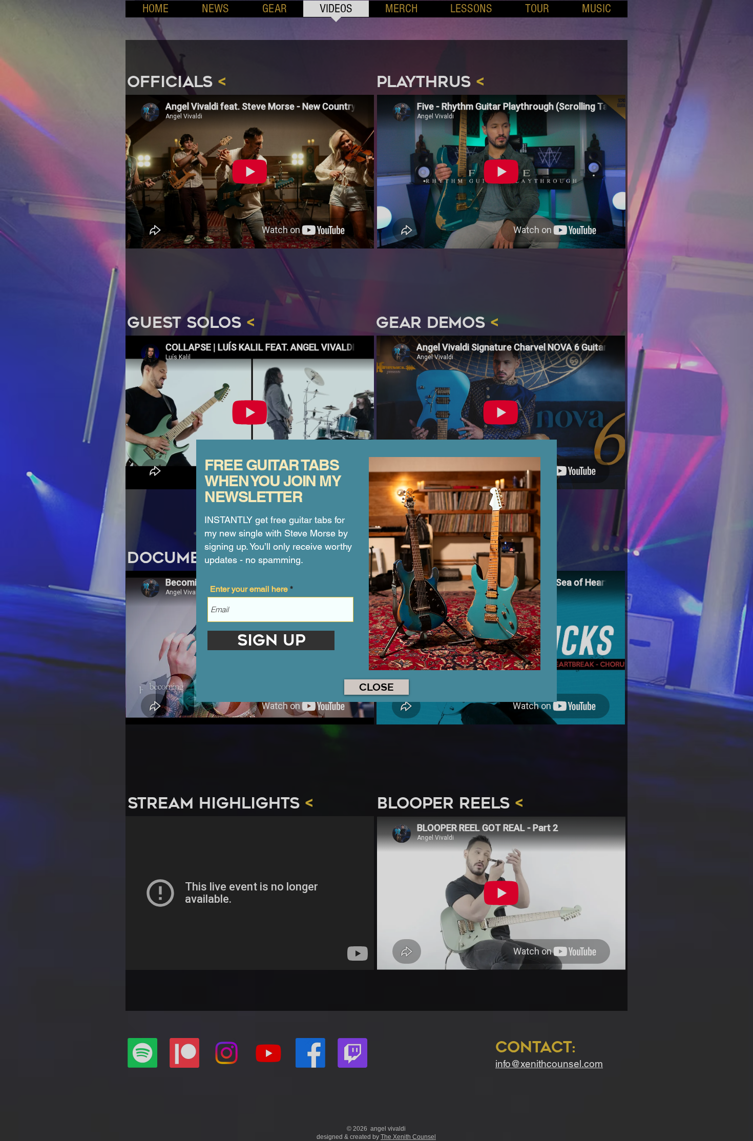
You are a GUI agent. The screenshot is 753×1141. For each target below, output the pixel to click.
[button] (376, 687)
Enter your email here (249, 589)
